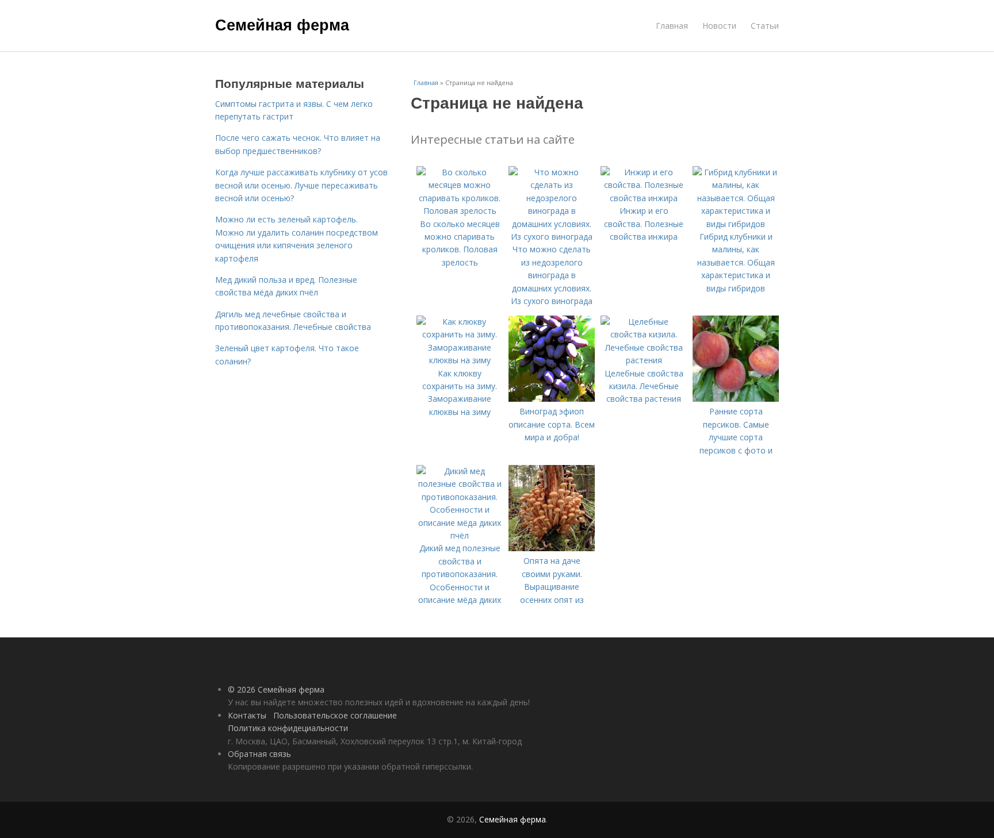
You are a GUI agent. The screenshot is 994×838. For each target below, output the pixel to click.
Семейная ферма (282, 24)
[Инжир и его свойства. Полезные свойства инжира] (644, 198)
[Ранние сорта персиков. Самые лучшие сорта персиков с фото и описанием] (736, 398)
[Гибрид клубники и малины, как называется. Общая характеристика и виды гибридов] (736, 223)
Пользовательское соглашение (335, 715)
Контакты (247, 715)
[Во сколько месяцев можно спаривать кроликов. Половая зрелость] (459, 210)
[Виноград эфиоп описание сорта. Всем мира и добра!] (552, 398)
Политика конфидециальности (288, 727)
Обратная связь (259, 753)
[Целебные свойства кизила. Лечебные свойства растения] (644, 360)
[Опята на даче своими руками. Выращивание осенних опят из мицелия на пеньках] (552, 548)
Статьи (765, 25)
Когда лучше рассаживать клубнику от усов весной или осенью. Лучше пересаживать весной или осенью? (301, 185)
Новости (719, 25)
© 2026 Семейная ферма (276, 689)
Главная (672, 25)
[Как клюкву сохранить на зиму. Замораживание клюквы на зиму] (459, 360)
